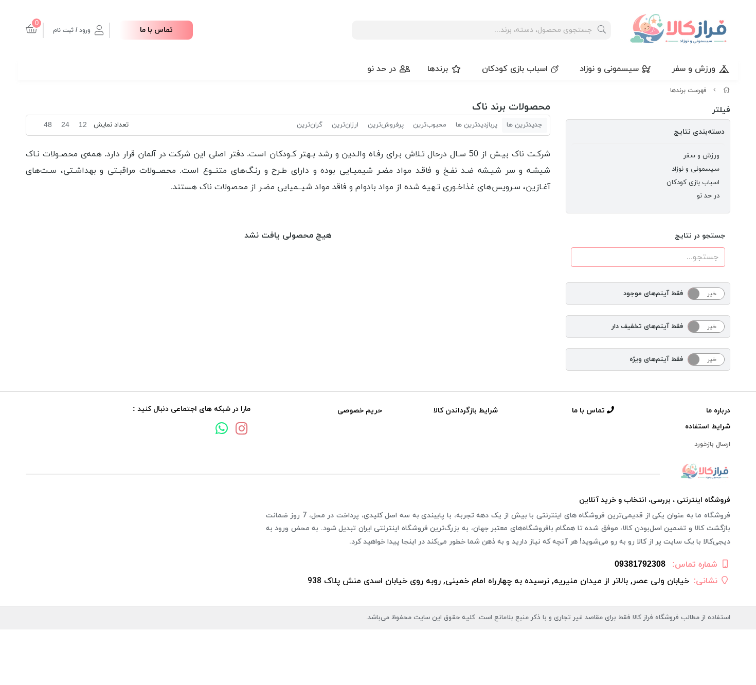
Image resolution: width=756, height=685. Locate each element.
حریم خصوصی (359, 411)
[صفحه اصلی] (726, 90)
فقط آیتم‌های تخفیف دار (647, 326)
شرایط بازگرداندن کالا (466, 411)
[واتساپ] (221, 430)
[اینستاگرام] (241, 430)
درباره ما (718, 411)
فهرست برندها (688, 90)
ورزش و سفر (693, 69)
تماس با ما (156, 30)
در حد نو (381, 69)
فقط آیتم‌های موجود (653, 293)
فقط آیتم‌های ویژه (656, 359)
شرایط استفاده (707, 426)
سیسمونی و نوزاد (609, 69)
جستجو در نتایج (700, 236)
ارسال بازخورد (712, 444)
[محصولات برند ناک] (378, 472)
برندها (437, 69)
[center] (601, 30)
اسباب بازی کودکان (515, 69)
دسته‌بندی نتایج (699, 132)
